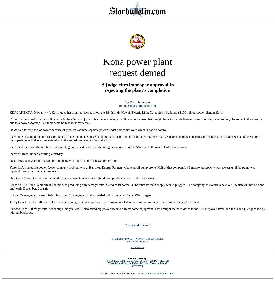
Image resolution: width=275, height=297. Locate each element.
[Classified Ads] (115, 263)
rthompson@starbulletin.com (137, 105)
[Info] (146, 263)
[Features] (128, 261)
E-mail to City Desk (137, 241)
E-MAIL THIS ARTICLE (122, 239)
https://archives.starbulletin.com (156, 273)
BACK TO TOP (137, 247)
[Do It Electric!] (161, 261)
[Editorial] (148, 261)
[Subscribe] (137, 263)
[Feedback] (137, 265)
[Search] (127, 263)
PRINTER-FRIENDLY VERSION (150, 239)
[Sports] (138, 261)
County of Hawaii (137, 225)
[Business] (118, 261)
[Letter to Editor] (158, 263)
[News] (109, 261)
